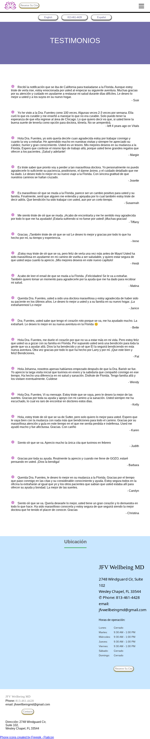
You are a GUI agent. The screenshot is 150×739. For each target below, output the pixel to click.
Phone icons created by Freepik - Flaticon (27, 737)
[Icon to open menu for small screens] (141, 6)
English (48, 17)
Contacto (28, 711)
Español (101, 17)
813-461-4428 (75, 17)
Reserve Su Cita (29, 5)
